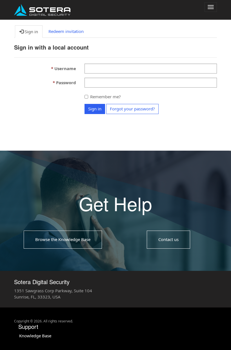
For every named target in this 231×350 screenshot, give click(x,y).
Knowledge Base (35, 335)
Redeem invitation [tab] (66, 31)
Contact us (168, 239)
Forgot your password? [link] (132, 109)
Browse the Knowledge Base (62, 239)
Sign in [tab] (31, 31)
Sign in (94, 109)
